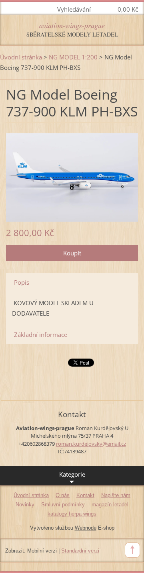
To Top (132, 550)
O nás (63, 495)
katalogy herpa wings (72, 514)
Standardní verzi (80, 551)
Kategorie (72, 474)
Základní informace (40, 334)
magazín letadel (110, 505)
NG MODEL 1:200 (73, 57)
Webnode (85, 528)
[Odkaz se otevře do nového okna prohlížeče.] (72, 177)
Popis (21, 282)
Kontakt (85, 495)
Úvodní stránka (21, 57)
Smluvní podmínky (63, 505)
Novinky (25, 505)
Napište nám (115, 495)
